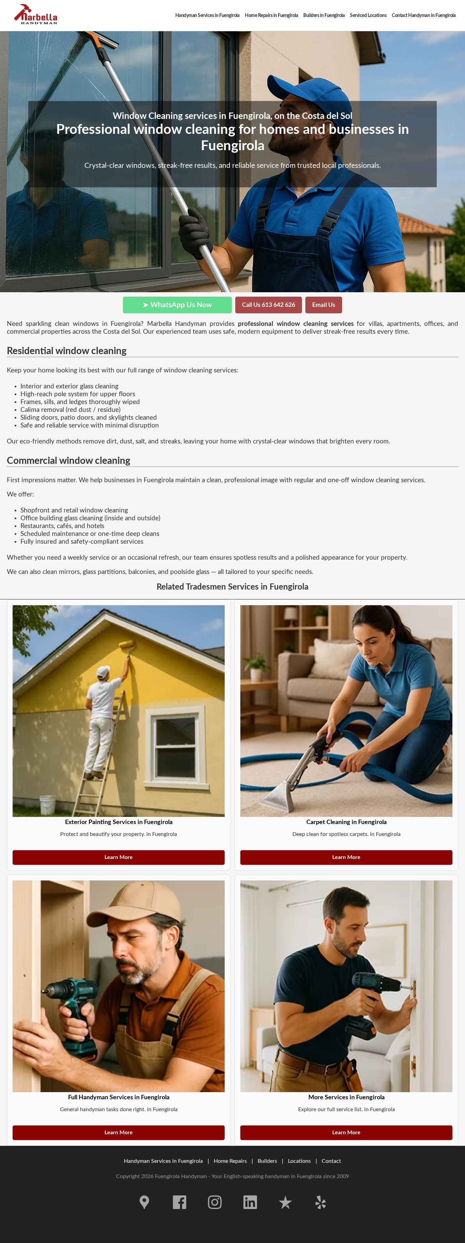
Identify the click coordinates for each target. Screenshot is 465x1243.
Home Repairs (230, 1161)
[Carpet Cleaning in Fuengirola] (346, 711)
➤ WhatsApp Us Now (177, 305)
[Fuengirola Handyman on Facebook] (179, 1214)
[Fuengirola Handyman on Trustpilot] (285, 1214)
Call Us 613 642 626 (268, 305)
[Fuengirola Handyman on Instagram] (214, 1214)
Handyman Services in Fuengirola (163, 1161)
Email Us (323, 305)
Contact (331, 1161)
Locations (299, 1161)
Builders (267, 1161)
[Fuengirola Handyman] (37, 15)
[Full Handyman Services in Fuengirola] (119, 986)
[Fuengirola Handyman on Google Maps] (144, 1214)
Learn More (119, 857)
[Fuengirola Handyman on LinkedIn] (250, 1214)
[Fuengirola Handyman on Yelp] (320, 1214)
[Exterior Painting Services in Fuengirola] (119, 711)
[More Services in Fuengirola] (346, 986)
